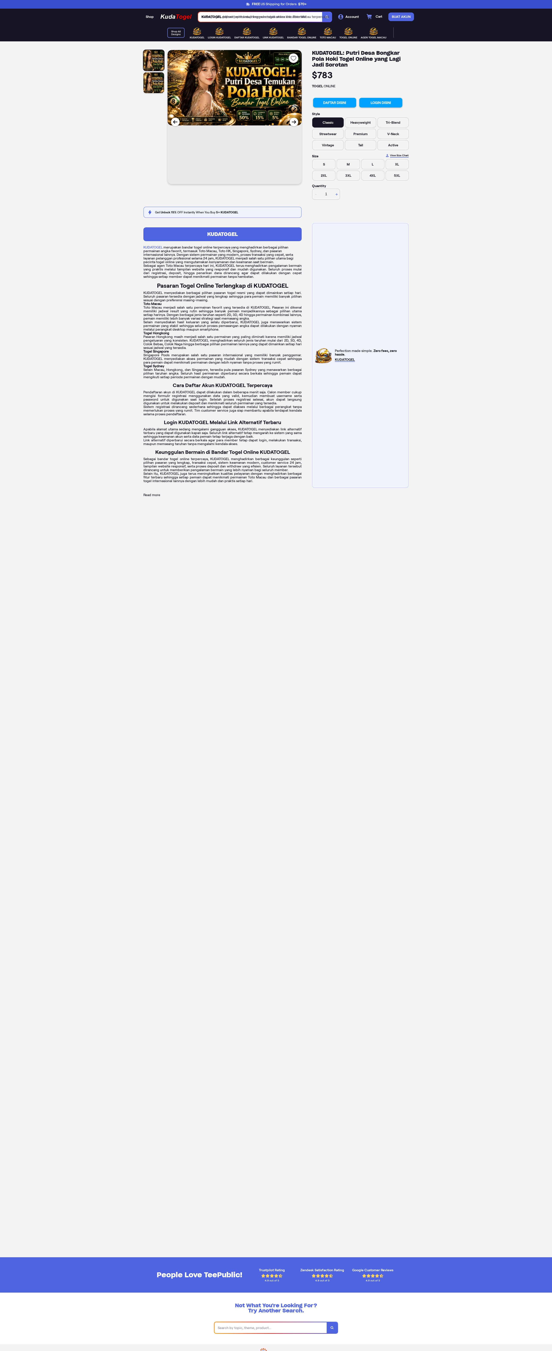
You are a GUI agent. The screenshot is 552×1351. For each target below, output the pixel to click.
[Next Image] (294, 122)
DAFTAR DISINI (334, 103)
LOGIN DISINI (381, 103)
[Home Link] (176, 17)
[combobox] (260, 17)
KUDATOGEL (222, 234)
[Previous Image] (175, 122)
